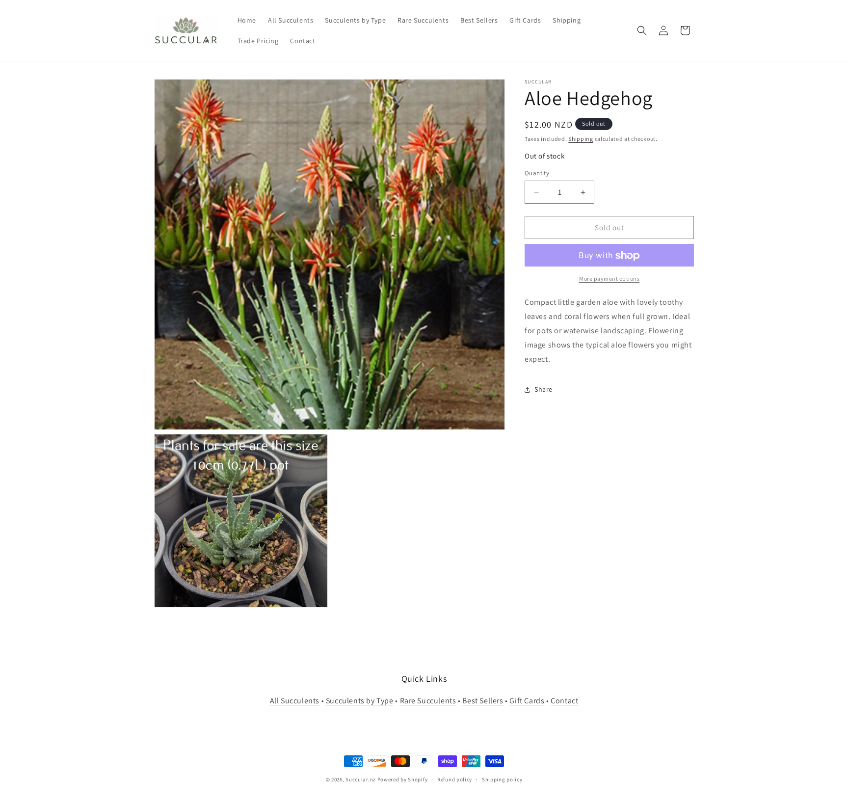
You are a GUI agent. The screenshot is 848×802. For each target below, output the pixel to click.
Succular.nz (360, 779)
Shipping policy (502, 779)
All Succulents (294, 700)
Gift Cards (526, 700)
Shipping (580, 138)
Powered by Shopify (402, 779)
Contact (564, 700)
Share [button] (543, 389)
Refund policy (454, 779)
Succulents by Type (360, 700)
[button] (642, 30)
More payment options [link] (609, 279)
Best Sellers (482, 700)
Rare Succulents (428, 700)
